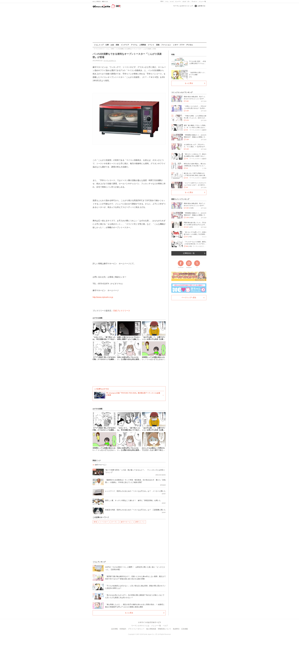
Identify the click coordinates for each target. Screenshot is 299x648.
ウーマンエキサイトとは (140, 626)
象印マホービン (126, 522)
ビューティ (178, 1)
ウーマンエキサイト (109, 60)
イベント (151, 45)
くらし (167, 1)
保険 (117, 45)
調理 (137, 522)
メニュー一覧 (202, 1)
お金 (112, 45)
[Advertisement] (149, 25)
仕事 (107, 45)
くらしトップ (99, 45)
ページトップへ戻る (189, 297)
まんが (184, 1)
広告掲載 (184, 629)
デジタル (189, 45)
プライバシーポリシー (136, 629)
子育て (162, 1)
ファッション (166, 45)
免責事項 (176, 629)
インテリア (125, 45)
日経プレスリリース (121, 311)
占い (189, 1)
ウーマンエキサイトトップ (183, 6)
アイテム (134, 45)
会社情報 (114, 629)
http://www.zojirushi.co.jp (103, 297)
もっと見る (129, 613)
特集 (173, 54)
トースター (104, 522)
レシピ (172, 1)
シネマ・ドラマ (178, 45)
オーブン (114, 522)
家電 (95, 522)
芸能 (157, 45)
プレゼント (194, 1)
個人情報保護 (151, 629)
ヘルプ (165, 626)
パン (143, 522)
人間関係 (142, 45)
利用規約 (123, 629)
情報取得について (164, 629)
